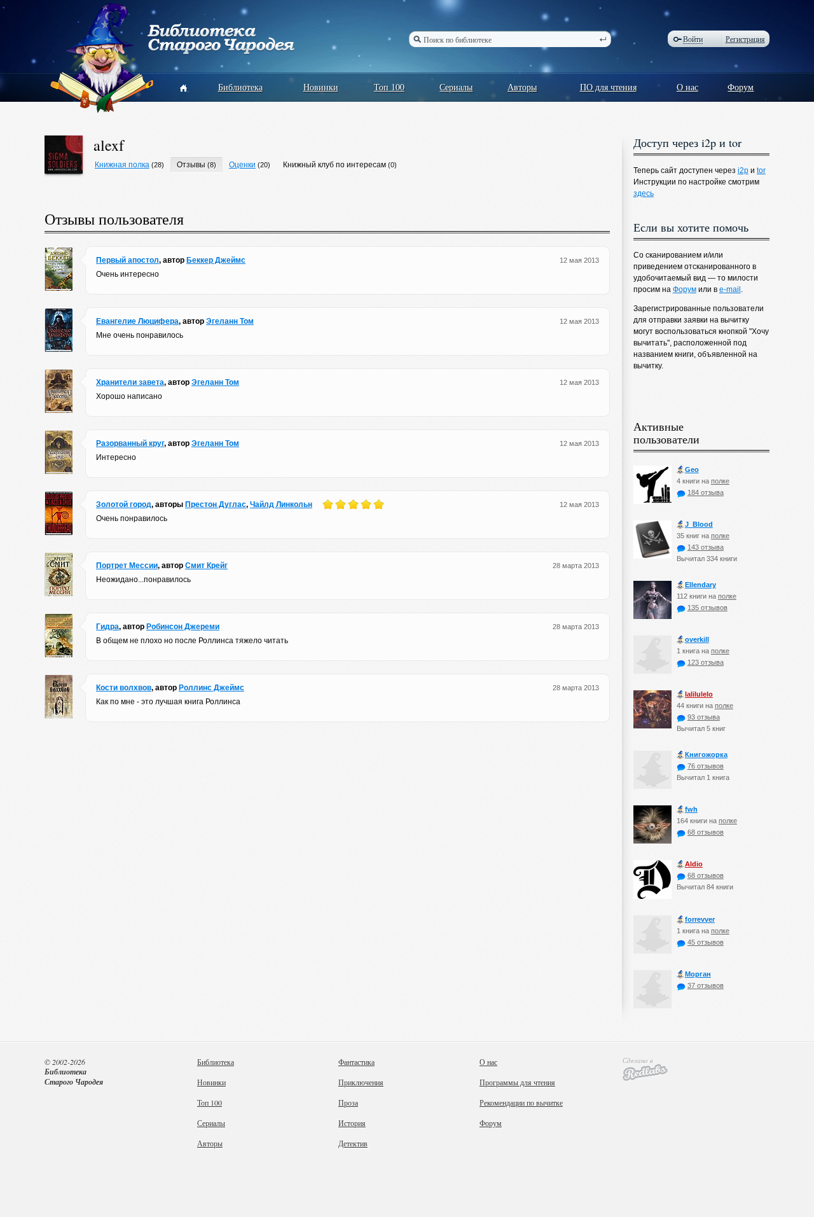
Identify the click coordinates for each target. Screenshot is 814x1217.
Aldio (694, 864)
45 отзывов (705, 942)
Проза (348, 1102)
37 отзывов (705, 985)
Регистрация (745, 38)
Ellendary (700, 584)
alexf (108, 145)
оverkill (697, 639)
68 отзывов (705, 832)
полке (720, 481)
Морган (698, 974)
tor (761, 170)
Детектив (353, 1143)
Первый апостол (127, 260)
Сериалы (456, 87)
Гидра (107, 626)
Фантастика (356, 1062)
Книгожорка (706, 754)
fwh (691, 809)
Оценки (242, 164)
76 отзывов (705, 766)
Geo (692, 469)
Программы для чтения (517, 1082)
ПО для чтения (608, 87)
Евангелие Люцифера (137, 321)
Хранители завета (130, 382)
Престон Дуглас (215, 504)
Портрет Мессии (127, 565)
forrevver (700, 919)
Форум (741, 87)
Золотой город (123, 504)
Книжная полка (122, 164)
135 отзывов (707, 607)
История (352, 1123)
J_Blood (699, 524)
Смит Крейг (206, 565)
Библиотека (240, 87)
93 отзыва (703, 717)
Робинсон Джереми (182, 626)
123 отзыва (705, 662)
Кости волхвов (123, 687)
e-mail (730, 289)
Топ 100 (389, 87)
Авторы (522, 87)
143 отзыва (705, 547)
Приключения (360, 1082)
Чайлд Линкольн (281, 504)
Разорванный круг (130, 443)
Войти (693, 39)
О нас (687, 87)
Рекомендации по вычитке (521, 1102)
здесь (643, 193)
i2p (743, 170)
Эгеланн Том (230, 321)
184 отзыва (705, 492)
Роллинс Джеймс (211, 687)
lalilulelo (699, 694)
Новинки (320, 87)
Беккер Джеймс (215, 260)
